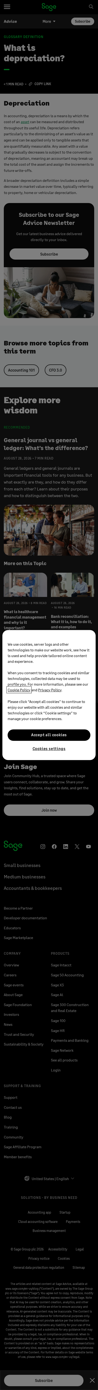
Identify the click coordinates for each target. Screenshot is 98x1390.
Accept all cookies (49, 735)
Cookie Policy (19, 690)
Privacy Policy (49, 690)
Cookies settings (49, 748)
